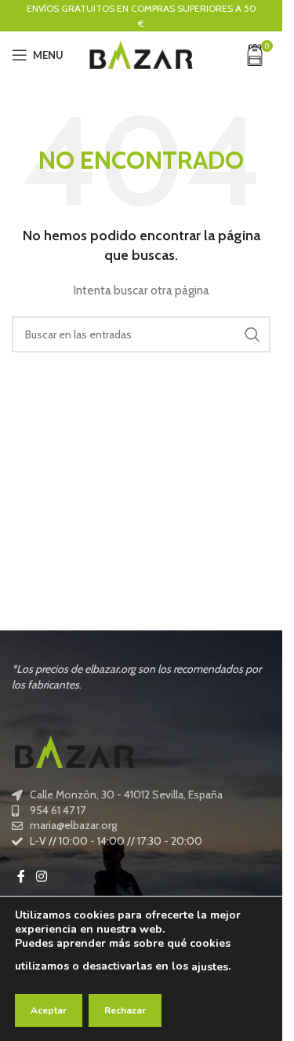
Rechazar (125, 1010)
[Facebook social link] (21, 877)
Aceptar (49, 1010)
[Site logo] (141, 53)
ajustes (209, 966)
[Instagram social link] (41, 877)
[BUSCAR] (252, 334)
